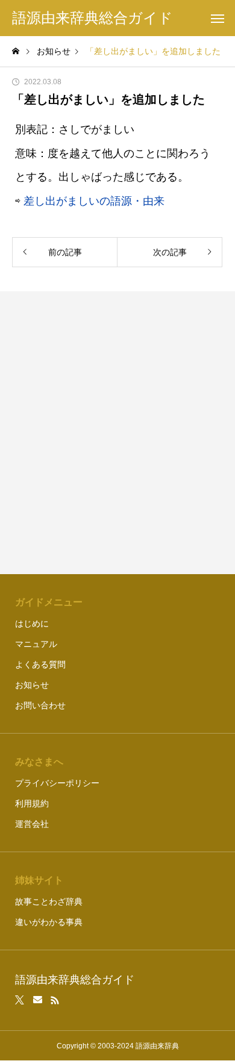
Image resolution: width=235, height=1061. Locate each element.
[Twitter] (20, 1000)
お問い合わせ (40, 705)
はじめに (32, 623)
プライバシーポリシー (57, 783)
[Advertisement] (117, 432)
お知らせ (32, 685)
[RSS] (55, 1000)
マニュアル (36, 644)
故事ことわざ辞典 (49, 901)
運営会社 (32, 824)
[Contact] (37, 1000)
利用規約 (32, 803)
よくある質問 (40, 664)
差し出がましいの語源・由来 (94, 201)
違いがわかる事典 (49, 922)
